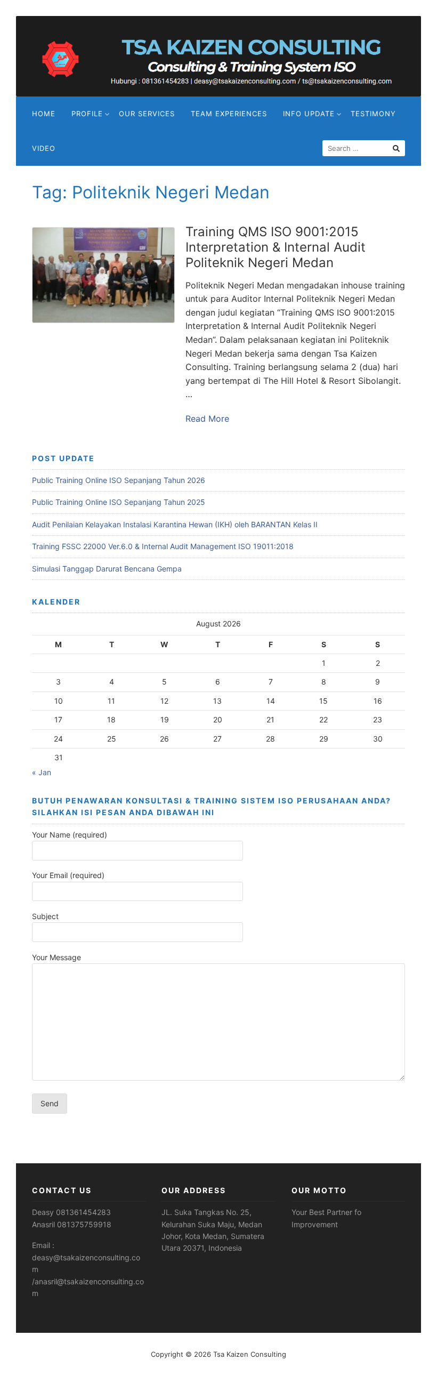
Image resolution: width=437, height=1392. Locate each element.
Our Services (147, 113)
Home (43, 113)
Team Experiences (229, 113)
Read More (207, 418)
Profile (87, 113)
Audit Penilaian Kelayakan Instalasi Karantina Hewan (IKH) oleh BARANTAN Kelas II (175, 524)
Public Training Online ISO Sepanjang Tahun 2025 (118, 501)
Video (43, 148)
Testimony (373, 113)
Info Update (309, 113)
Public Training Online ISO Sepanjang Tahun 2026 (118, 480)
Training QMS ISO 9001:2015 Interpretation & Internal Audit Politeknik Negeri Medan (275, 247)
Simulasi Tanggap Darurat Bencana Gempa (107, 568)
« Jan (41, 772)
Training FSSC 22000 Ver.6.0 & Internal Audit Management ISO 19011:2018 (163, 546)
